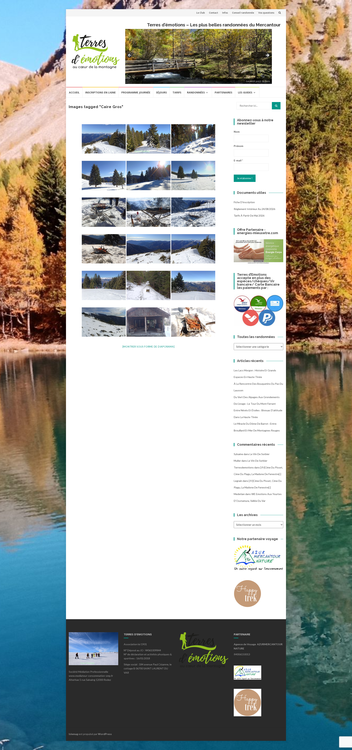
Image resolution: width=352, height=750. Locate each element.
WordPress (105, 734)
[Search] (276, 105)
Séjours (161, 92)
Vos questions (266, 12)
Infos (225, 12)
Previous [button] (130, 55)
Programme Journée (135, 92)
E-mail (238, 160)
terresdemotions (244, 467)
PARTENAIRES (223, 92)
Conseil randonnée (243, 12)
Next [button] (267, 55)
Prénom (238, 145)
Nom (237, 131)
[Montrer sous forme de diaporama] (148, 346)
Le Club (200, 12)
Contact (213, 12)
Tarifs (177, 92)
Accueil (74, 92)
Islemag (73, 734)
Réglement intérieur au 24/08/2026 (254, 208)
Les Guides (245, 92)
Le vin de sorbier (260, 454)
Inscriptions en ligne (100, 92)
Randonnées (196, 92)
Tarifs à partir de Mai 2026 (249, 215)
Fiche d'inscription (244, 202)
